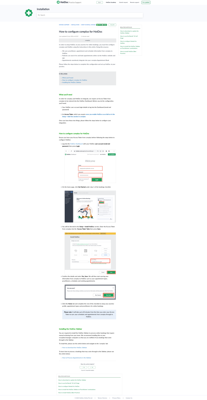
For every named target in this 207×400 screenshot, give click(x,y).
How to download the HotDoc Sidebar (74, 347)
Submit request (123, 2)
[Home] (69, 3)
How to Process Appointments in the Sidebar (76, 358)
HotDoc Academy (111, 2)
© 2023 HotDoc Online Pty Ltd (83, 398)
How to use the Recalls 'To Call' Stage (68, 383)
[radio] (83, 367)
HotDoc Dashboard (76, 144)
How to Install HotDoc (88, 24)
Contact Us (129, 398)
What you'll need (68, 78)
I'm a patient (145, 2)
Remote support (134, 2)
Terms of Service (102, 398)
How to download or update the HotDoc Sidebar (72, 380)
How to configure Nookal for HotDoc (68, 386)
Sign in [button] (99, 2)
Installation (75, 24)
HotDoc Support (64, 24)
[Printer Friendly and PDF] (101, 25)
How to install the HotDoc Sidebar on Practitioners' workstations (76, 389)
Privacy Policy (116, 398)
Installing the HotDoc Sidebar (72, 82)
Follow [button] (112, 24)
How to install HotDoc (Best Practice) (69, 392)
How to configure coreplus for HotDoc (74, 80)
